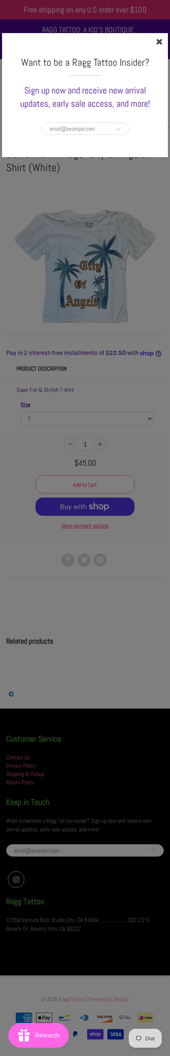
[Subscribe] (118, 129)
